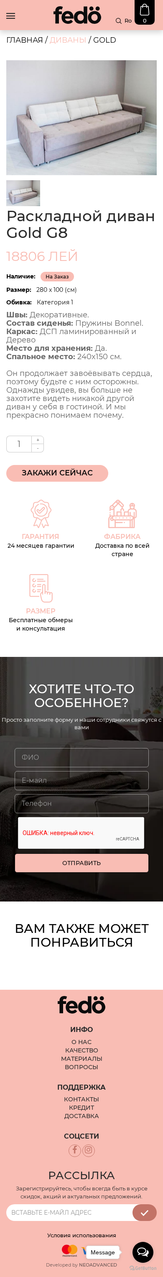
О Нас (81, 1042)
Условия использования (81, 1235)
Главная (24, 40)
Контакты (81, 1099)
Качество (81, 1050)
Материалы (81, 1058)
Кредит (81, 1107)
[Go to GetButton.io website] (143, 1268)
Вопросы (81, 1067)
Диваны (68, 40)
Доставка (81, 1116)
